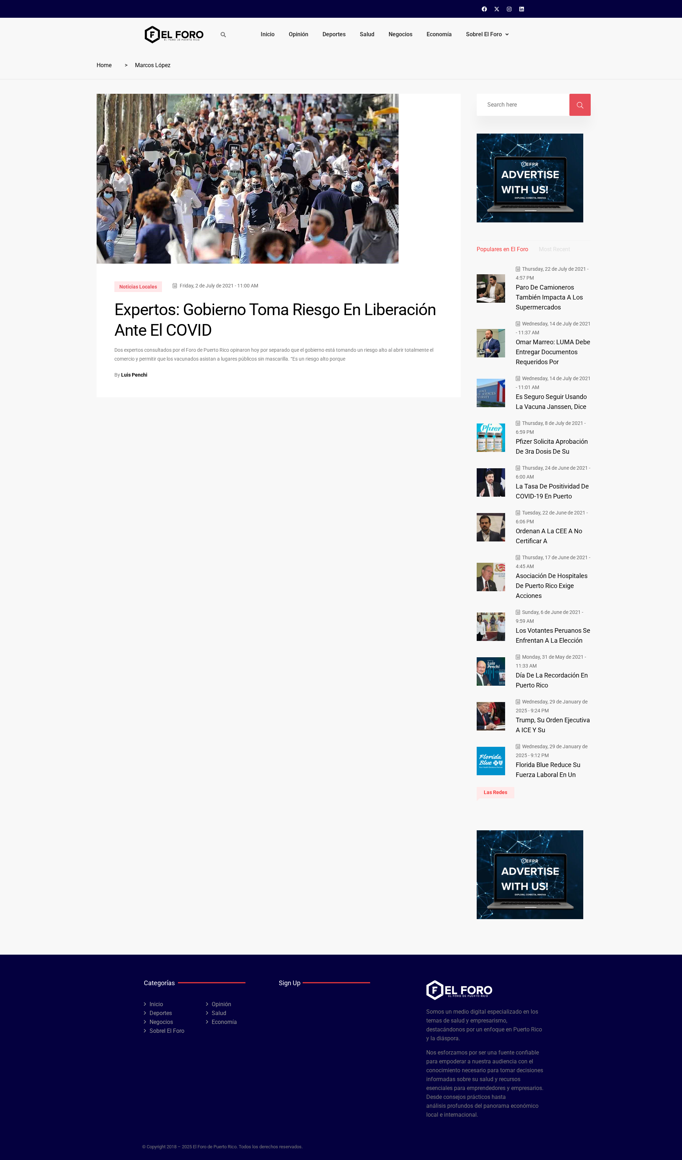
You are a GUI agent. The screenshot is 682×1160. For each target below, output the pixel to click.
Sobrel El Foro (484, 34)
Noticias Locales (138, 287)
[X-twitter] (497, 9)
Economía (439, 34)
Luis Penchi (134, 375)
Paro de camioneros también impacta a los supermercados (549, 297)
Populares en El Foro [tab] (502, 249)
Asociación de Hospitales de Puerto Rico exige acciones (552, 585)
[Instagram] (509, 9)
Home (104, 65)
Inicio (268, 34)
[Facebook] (484, 9)
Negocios (400, 34)
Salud (367, 34)
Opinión (298, 34)
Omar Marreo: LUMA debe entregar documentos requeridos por (553, 352)
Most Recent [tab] (554, 249)
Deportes (334, 34)
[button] (487, 34)
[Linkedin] (521, 9)
